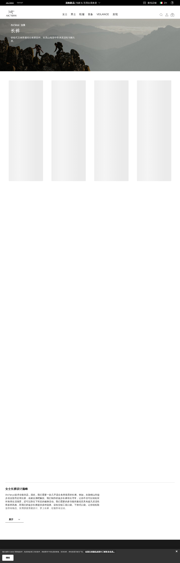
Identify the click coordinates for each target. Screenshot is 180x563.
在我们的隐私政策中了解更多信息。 (100, 552)
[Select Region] (162, 2)
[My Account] (166, 14)
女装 (23, 24)
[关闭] (177, 551)
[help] (172, 3)
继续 (8, 558)
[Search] (161, 14)
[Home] (11, 13)
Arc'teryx (15, 24)
